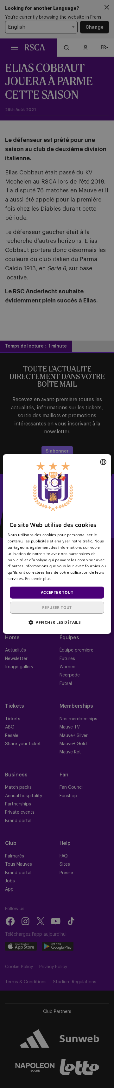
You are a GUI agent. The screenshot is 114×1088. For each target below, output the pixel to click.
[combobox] (103, 462)
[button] (57, 622)
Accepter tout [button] (57, 592)
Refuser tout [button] (57, 607)
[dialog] (57, 544)
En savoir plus (38, 578)
